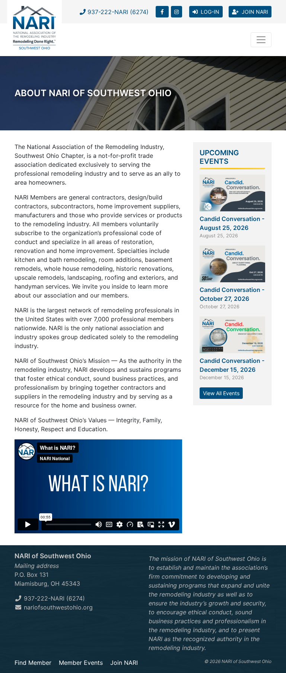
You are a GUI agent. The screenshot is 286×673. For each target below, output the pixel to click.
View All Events (221, 393)
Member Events (81, 662)
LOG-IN (208, 12)
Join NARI (124, 662)
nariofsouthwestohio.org (57, 607)
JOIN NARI (253, 12)
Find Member (33, 662)
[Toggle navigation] (261, 39)
